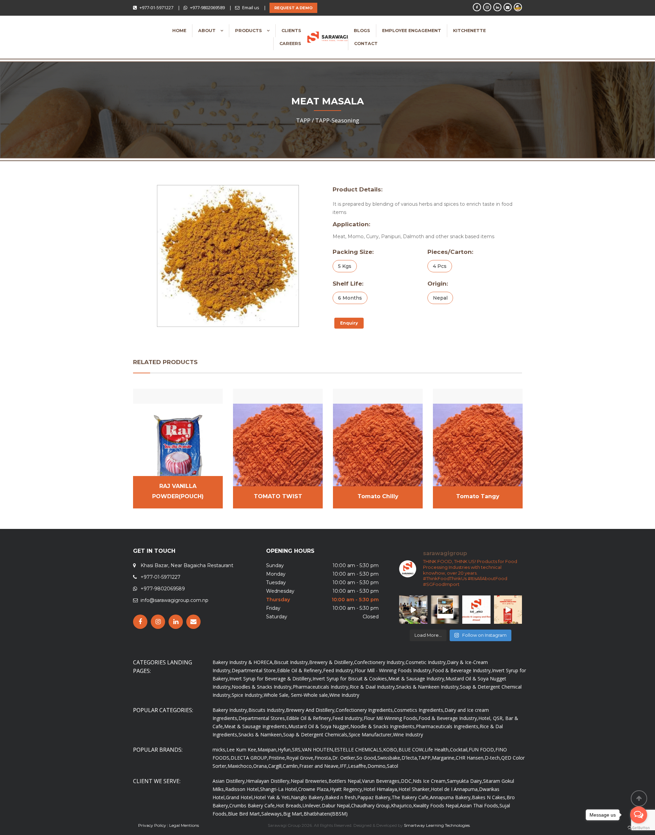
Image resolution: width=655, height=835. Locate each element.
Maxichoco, (240, 766)
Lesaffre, (357, 766)
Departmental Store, (254, 670)
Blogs (362, 30)
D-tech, (493, 757)
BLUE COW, (411, 749)
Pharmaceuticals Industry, (321, 686)
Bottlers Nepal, (345, 781)
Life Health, (437, 749)
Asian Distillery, (229, 781)
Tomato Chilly (378, 496)
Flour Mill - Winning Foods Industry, (393, 670)
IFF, (344, 766)
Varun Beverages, (381, 781)
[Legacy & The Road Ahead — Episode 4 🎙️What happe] (476, 609)
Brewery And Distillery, (311, 710)
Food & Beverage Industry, (462, 670)
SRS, (297, 749)
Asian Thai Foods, (479, 805)
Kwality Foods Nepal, (436, 805)
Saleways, (272, 813)
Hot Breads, (289, 805)
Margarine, (444, 757)
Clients (291, 30)
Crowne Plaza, (314, 789)
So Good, (366, 757)
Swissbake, (389, 757)
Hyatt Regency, (346, 789)
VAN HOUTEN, (318, 749)
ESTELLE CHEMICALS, (358, 749)
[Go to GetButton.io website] (639, 828)
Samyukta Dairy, (465, 781)
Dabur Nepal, (336, 805)
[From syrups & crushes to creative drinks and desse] (445, 609)
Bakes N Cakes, (489, 797)
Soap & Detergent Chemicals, (316, 734)
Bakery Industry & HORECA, (243, 662)
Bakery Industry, (230, 710)
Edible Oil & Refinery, (300, 670)
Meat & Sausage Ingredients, (256, 726)
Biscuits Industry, (267, 710)
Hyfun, (285, 749)
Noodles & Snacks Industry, (262, 686)
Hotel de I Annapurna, (455, 789)
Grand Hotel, (240, 797)
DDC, (407, 781)
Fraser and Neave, (319, 766)
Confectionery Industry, (380, 662)
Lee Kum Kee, (242, 749)
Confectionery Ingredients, (365, 710)
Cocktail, (459, 749)
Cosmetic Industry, (426, 662)
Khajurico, (402, 805)
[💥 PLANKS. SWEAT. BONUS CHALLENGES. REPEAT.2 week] (413, 609)
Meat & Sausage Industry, (417, 678)
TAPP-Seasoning (337, 120)
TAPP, (425, 757)
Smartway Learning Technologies (437, 825)
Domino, (377, 766)
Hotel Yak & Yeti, (272, 797)
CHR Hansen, (470, 757)
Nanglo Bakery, (308, 797)
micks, (220, 749)
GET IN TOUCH (154, 551)
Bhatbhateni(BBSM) (326, 813)
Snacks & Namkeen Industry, (428, 686)
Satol (392, 766)
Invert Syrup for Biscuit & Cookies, (350, 678)
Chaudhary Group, (371, 805)
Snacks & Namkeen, (260, 734)
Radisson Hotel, (242, 789)
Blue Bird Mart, (244, 813)
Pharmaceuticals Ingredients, (448, 726)
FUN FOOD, (482, 749)
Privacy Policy (152, 825)
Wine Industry (344, 695)
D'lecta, (410, 757)
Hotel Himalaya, (380, 789)
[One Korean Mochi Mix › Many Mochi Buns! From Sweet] (508, 609)
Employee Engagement (411, 30)
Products (249, 30)
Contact (366, 43)
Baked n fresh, (341, 797)
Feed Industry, (338, 670)
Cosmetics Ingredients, (419, 710)
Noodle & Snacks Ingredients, (383, 726)
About (207, 30)
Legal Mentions (184, 825)
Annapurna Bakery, (451, 797)
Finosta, (323, 757)
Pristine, (277, 757)
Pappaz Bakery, (374, 797)
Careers (290, 43)
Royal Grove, (300, 757)
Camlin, (291, 766)
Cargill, (275, 766)
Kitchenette (469, 30)
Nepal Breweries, (310, 781)
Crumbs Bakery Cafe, (252, 805)
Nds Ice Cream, (430, 781)
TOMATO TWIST (278, 496)
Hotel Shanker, (414, 789)
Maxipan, (268, 749)
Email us (250, 7)
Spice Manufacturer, (371, 734)
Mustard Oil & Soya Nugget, (319, 726)
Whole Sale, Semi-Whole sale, (296, 695)
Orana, (260, 766)
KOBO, (390, 749)
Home (179, 30)
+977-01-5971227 (156, 7)
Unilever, (312, 805)
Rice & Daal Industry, (373, 686)
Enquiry (349, 323)
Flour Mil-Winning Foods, (391, 718)
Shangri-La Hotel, (279, 789)
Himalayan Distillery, (268, 781)
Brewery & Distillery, (331, 662)
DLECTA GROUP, (249, 757)
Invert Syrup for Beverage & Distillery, (270, 678)
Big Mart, (293, 813)
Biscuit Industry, (291, 662)
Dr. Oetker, (344, 757)
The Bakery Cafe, (411, 797)
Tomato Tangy (477, 496)
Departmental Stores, (262, 718)
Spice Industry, (248, 695)
